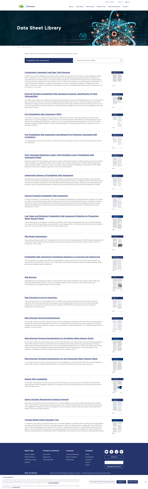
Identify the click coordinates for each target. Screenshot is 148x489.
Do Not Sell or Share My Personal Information (102, 481)
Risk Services (30, 277)
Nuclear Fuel (101, 6)
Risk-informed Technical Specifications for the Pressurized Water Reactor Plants (61, 359)
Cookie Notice (16, 487)
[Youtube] (106, 452)
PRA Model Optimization (36, 237)
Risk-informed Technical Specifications (42, 318)
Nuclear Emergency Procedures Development (96, 473)
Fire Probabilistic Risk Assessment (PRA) (43, 114)
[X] (116, 452)
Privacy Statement (54, 482)
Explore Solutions (71, 457)
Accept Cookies (132, 481)
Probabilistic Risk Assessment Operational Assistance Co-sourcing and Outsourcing (62, 257)
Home (18, 47)
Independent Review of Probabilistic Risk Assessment (49, 175)
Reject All (121, 481)
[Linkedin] (121, 452)
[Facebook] (111, 452)
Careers (125, 6)
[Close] (145, 481)
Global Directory (30, 457)
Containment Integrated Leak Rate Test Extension (47, 72)
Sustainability (89, 457)
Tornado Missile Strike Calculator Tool (42, 420)
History (87, 465)
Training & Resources (72, 454)
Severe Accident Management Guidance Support (47, 399)
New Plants (90, 6)
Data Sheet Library (30, 459)
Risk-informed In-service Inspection (41, 298)
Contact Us (114, 457)
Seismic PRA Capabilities (36, 379)
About (71, 6)
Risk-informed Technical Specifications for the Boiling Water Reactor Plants (59, 338)
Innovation (80, 6)
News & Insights (110, 2)
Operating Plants (114, 6)
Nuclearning (70, 459)
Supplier (120, 2)
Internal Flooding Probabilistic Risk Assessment (46, 196)
